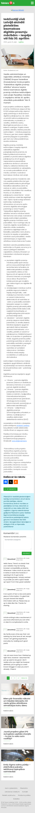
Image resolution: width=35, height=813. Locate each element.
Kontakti (25, 792)
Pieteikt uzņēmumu (8, 795)
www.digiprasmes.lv (19, 441)
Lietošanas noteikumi (12, 792)
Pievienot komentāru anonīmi (15, 537)
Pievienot (26, 553)
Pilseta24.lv (24, 788)
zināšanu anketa (23, 425)
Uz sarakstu (11, 489)
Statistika (16, 799)
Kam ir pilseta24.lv (11, 788)
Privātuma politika (24, 795)
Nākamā (24, 678)
